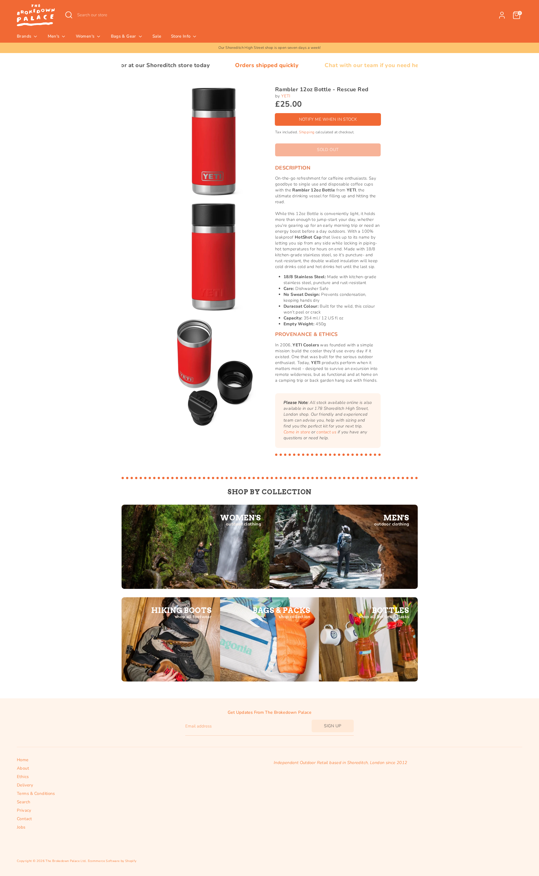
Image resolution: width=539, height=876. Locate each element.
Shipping (306, 132)
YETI (286, 96)
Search (23, 802)
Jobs (21, 827)
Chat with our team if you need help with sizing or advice (355, 65)
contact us (326, 432)
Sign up (332, 726)
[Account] (502, 15)
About (23, 768)
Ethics (23, 776)
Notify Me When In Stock (328, 119)
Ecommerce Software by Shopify (112, 861)
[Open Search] (68, 14)
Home (23, 760)
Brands (25, 36)
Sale (156, 36)
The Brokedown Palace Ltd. (65, 861)
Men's (54, 36)
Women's (86, 36)
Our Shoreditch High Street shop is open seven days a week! (269, 47)
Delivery (25, 785)
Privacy (24, 810)
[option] (269, 48)
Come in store (297, 432)
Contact (24, 819)
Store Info (181, 36)
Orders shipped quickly (219, 65)
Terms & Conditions (36, 793)
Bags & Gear (124, 36)
